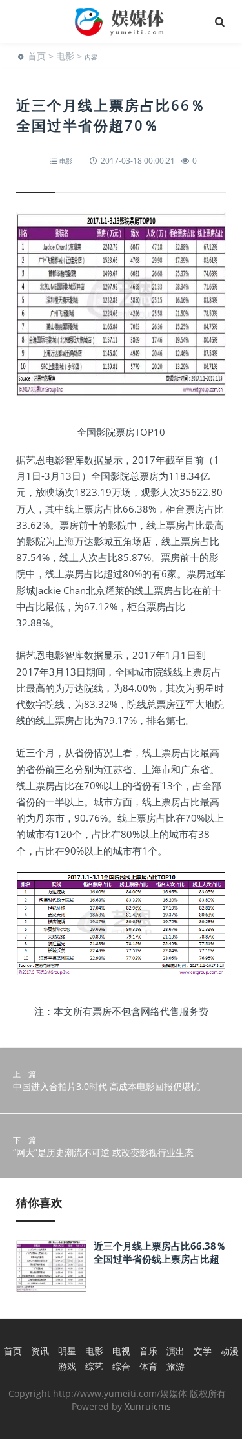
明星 (67, 1351)
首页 (37, 56)
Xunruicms (148, 1406)
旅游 (175, 1366)
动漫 (230, 1351)
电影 (65, 56)
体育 (148, 1366)
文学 (203, 1351)
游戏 (67, 1366)
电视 (121, 1351)
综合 (121, 1366)
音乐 (148, 1351)
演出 (175, 1351)
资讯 (40, 1351)
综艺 (94, 1366)
